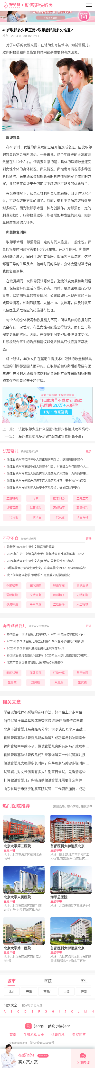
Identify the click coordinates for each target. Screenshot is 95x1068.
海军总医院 (58, 897)
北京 (12, 992)
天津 (29, 992)
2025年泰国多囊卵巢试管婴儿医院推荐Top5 (35, 648)
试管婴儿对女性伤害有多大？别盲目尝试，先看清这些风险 (48, 772)
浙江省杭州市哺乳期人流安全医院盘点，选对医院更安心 (43, 488)
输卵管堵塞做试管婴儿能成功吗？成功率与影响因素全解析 (48, 738)
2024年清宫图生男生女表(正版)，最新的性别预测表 (40, 561)
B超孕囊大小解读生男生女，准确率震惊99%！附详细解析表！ (47, 568)
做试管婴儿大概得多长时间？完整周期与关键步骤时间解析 (48, 763)
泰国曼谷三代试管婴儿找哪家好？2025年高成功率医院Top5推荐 (48, 634)
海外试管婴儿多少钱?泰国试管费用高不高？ (51, 436)
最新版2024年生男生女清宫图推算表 (31, 547)
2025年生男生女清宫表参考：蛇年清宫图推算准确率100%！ (46, 554)
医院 (48, 981)
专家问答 (79, 1035)
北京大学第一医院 (17, 948)
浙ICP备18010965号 (42, 1042)
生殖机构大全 (34, 1035)
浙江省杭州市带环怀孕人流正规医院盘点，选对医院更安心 (45, 459)
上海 (66, 992)
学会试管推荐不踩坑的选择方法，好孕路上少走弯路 (43, 712)
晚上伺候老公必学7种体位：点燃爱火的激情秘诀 (38, 575)
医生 (84, 981)
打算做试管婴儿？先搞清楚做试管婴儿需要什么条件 (43, 780)
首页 (13, 1035)
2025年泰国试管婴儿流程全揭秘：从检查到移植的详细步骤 (45, 641)
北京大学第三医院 (17, 846)
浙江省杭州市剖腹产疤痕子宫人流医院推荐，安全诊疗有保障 (46, 481)
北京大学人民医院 (17, 897)
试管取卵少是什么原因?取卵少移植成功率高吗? (53, 429)
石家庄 (47, 992)
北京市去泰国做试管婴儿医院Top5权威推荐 (35, 662)
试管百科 (58, 1035)
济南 (84, 992)
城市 (11, 981)
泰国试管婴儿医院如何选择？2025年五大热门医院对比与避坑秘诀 (50, 655)
